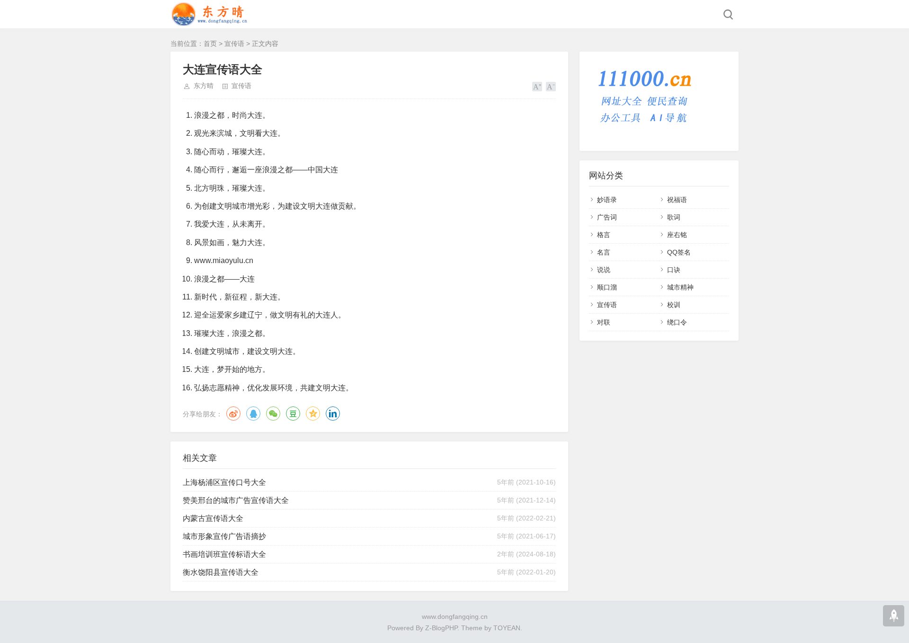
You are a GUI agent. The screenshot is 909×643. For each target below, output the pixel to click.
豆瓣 (293, 413)
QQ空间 (313, 413)
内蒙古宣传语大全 (213, 518)
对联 (603, 322)
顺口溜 (607, 287)
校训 (673, 304)
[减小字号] (551, 86)
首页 (210, 43)
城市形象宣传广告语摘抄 (224, 536)
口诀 (673, 269)
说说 (603, 269)
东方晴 (204, 85)
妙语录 (607, 199)
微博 (233, 413)
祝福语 (677, 199)
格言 (603, 234)
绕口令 (677, 322)
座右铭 (677, 234)
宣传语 (234, 43)
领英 (333, 413)
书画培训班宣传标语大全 (224, 554)
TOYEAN (506, 628)
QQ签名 (679, 252)
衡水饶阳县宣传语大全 (220, 572)
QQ (253, 413)
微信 (273, 413)
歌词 (673, 217)
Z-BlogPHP (441, 628)
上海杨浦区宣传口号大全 (224, 482)
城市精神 (680, 287)
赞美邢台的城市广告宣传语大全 (236, 500)
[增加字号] (537, 86)
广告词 (607, 217)
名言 (603, 252)
